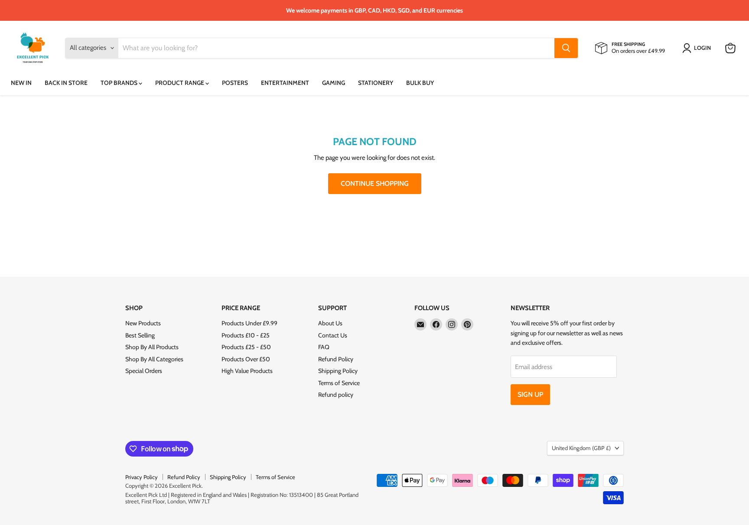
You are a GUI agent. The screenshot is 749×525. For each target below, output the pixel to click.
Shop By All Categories (154, 359)
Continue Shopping (375, 183)
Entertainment (285, 83)
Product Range (180, 83)
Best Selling (140, 335)
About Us (330, 323)
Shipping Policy (338, 371)
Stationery (375, 83)
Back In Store (66, 83)
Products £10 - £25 (245, 335)
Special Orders (143, 371)
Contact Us (332, 335)
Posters (235, 83)
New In (21, 83)
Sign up (530, 394)
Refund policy (335, 395)
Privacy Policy (141, 476)
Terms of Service (339, 383)
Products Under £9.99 (249, 323)
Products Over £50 (245, 359)
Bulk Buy (420, 83)
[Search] (566, 48)
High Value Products (247, 371)
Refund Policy (335, 359)
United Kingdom (581, 447)
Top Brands (120, 83)
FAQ (323, 347)
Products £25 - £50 (246, 347)
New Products (143, 323)
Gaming (333, 83)
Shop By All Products (152, 347)
